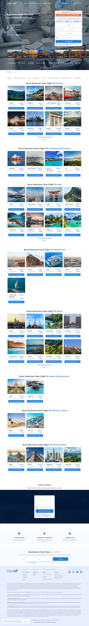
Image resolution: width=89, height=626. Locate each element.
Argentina (49, 464)
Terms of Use (42, 620)
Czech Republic (51, 103)
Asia (59, 184)
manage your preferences (14, 622)
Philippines (12, 229)
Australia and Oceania (59, 148)
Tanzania (68, 331)
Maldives (30, 396)
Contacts (50, 3)
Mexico (30, 464)
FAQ (24, 579)
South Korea (69, 204)
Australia (11, 168)
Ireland (67, 128)
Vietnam (67, 229)
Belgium (30, 103)
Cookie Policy (55, 620)
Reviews (45, 3)
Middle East (59, 249)
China (11, 204)
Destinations (32, 3)
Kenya (11, 331)
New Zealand (32, 168)
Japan (48, 204)
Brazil (10, 464)
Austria (11, 103)
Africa (59, 311)
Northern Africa (59, 410)
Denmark (68, 103)
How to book (39, 3)
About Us (26, 3)
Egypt (11, 430)
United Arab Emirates (13, 295)
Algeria (30, 356)
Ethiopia (49, 356)
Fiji (66, 168)
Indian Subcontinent (59, 376)
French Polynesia (49, 169)
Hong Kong (31, 204)
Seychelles (49, 331)
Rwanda (67, 356)
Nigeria (30, 331)
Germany (30, 128)
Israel (10, 269)
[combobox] (58, 37)
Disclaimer (48, 620)
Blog (34, 574)
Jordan (30, 269)
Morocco (30, 430)
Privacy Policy (44, 514)
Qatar (48, 269)
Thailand (49, 229)
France (11, 128)
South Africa (13, 356)
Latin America (59, 445)
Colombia (68, 464)
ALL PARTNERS (44, 67)
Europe (59, 83)
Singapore (31, 229)
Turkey (67, 269)
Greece (48, 128)
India (10, 396)
